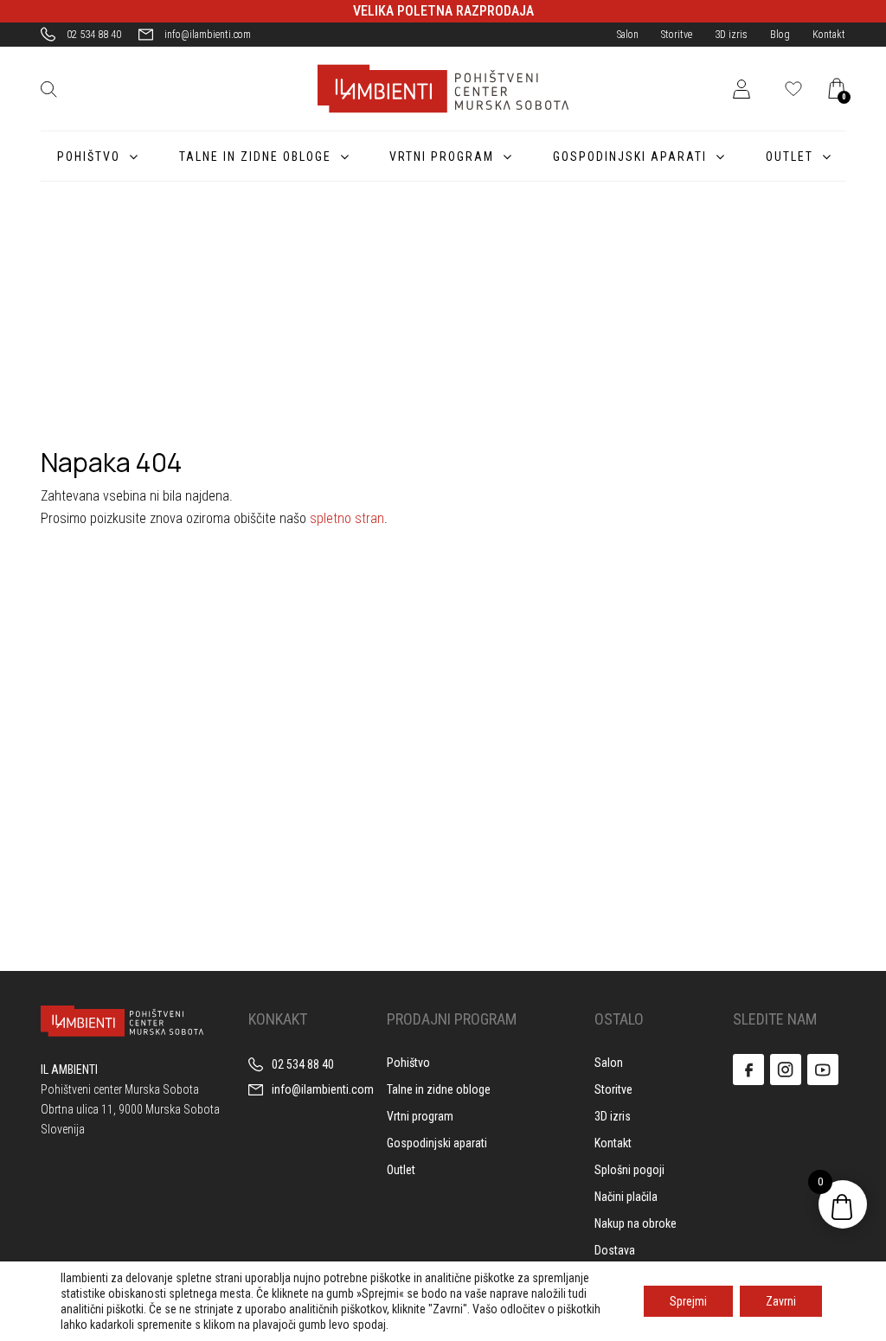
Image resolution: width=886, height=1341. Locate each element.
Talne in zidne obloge (255, 156)
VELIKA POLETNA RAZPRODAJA (443, 11)
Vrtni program (441, 156)
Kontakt (828, 35)
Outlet (789, 156)
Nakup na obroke (635, 1223)
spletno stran (347, 518)
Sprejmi (688, 1301)
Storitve (676, 35)
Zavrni (781, 1301)
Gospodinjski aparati (630, 156)
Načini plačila (626, 1197)
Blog (780, 35)
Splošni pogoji (629, 1170)
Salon (628, 35)
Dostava (614, 1250)
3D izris (731, 35)
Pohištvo (88, 156)
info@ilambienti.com (207, 35)
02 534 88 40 (94, 35)
